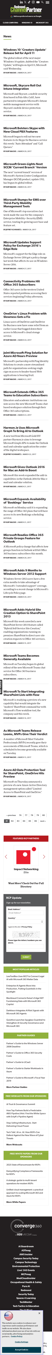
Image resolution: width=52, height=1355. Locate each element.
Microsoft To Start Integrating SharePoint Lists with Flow (23, 693)
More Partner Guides (16, 1087)
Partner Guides (26, 1036)
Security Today (26, 1294)
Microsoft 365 (42, 23)
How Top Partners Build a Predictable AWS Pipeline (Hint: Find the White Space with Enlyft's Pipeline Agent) (26, 1114)
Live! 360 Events (26, 1270)
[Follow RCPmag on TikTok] (29, 3)
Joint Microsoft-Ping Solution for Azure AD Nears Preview (25, 354)
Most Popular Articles (26, 969)
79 (37, 815)
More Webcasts (14, 1145)
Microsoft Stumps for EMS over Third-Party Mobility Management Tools (24, 203)
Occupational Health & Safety (26, 1282)
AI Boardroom (26, 1246)
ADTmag (26, 1250)
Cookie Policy (16, 1336)
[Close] (39, 1313)
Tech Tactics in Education (26, 1306)
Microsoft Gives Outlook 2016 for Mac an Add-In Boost (24, 469)
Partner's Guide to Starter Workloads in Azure (24, 1070)
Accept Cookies (21, 1350)
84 (24, 821)
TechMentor (26, 1302)
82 (12, 821)
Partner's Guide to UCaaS (18, 1062)
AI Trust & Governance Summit (20, 1104)
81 (7, 821)
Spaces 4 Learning (26, 1298)
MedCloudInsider (26, 1278)
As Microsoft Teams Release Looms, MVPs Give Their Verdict (25, 732)
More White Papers (16, 1202)
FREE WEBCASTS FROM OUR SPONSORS (26, 1096)
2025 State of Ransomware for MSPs (23, 1165)
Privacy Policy (27, 927)
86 (35, 821)
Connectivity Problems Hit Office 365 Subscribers (21, 283)
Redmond (26, 1290)
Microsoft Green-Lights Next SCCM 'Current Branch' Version (25, 166)
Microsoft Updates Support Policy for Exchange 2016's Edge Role (22, 246)
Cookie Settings (21, 1342)
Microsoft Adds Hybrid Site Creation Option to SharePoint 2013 (24, 613)
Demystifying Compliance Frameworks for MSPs (24, 1172)
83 (18, 821)
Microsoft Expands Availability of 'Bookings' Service (24, 501)
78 (32, 815)
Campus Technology (26, 1262)
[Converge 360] (26, 1226)
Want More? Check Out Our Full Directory (26, 885)
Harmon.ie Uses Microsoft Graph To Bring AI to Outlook (23, 429)
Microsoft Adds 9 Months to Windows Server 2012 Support (24, 572)
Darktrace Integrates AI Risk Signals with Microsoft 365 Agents (25, 1012)
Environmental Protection (26, 1266)
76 (20, 815)
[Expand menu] (47, 3)
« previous (11, 815)
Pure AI (26, 1286)
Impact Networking (26, 869)
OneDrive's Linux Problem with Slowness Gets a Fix (25, 315)
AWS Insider (26, 1254)
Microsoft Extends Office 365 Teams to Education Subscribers (25, 394)
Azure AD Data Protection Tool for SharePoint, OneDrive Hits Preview (24, 773)
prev (5, 857)
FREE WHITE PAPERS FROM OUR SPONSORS (26, 1155)
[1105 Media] (26, 1235)
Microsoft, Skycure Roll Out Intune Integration (22, 87)
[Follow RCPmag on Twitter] (25, 2)
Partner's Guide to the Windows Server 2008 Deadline (24, 1045)
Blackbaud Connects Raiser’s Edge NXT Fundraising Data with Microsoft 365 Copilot (25, 1001)
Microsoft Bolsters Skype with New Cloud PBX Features (24, 130)
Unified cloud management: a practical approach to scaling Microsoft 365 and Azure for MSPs (24, 1193)
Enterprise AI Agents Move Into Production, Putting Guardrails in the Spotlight (23, 989)
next (44, 857)
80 (43, 815)
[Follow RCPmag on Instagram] (33, 3)
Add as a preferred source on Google (27, 16)
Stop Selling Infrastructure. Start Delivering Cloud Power (21, 1124)
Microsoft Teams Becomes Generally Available (21, 657)
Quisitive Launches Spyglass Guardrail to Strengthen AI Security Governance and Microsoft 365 (25, 1023)
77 (26, 815)
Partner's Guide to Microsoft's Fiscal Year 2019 (25, 1079)
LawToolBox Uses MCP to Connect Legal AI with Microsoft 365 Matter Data (25, 978)
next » (43, 821)
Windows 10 (27, 23)
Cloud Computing (10, 23)
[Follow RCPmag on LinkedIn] (21, 3)
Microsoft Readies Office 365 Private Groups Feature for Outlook (23, 538)
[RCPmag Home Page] (26, 7)
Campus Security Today (26, 1258)
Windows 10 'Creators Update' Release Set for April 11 (24, 51)
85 (30, 821)
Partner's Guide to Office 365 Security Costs (24, 1054)
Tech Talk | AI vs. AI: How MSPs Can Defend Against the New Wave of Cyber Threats (25, 1135)
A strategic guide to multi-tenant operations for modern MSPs (21, 1182)
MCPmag (26, 1274)
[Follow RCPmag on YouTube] (38, 2)
